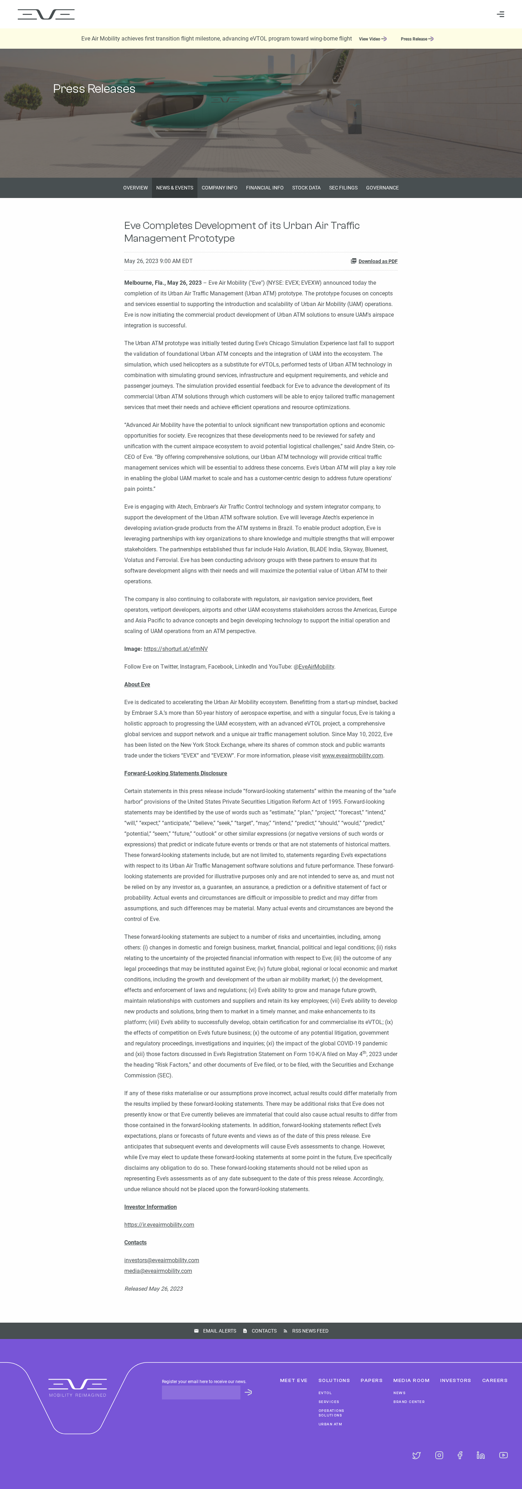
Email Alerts (219, 1331)
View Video (369, 39)
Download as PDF (378, 261)
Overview (135, 188)
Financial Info (265, 188)
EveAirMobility (316, 666)
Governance (382, 188)
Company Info (220, 188)
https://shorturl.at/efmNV (176, 649)
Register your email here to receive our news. (204, 1381)
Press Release (414, 39)
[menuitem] (315, 14)
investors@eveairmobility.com (161, 1260)
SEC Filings (343, 188)
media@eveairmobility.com (158, 1271)
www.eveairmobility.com (352, 755)
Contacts (264, 1331)
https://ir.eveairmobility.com (159, 1224)
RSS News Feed (310, 1331)
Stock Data (306, 188)
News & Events (174, 188)
